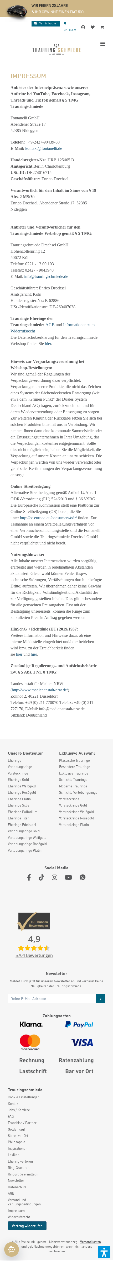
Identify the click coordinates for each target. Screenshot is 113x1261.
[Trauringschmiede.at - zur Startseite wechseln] (56, 49)
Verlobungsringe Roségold (27, 844)
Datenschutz (17, 1187)
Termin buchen (48, 23)
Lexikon (13, 1155)
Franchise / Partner (22, 1123)
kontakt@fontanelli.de (43, 148)
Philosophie (16, 1142)
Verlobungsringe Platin (25, 850)
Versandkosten (90, 1242)
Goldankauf (16, 1129)
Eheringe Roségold (22, 792)
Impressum (16, 1211)
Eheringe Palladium (22, 812)
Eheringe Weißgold (22, 786)
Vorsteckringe (18, 773)
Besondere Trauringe (74, 767)
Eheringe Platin (19, 799)
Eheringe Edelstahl (22, 825)
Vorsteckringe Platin (74, 825)
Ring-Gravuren (18, 1167)
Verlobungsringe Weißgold (27, 837)
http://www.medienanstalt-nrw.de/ (40, 690)
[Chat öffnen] (11, 1249)
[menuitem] (31, 760)
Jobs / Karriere (19, 1110)
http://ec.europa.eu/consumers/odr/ (48, 518)
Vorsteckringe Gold (73, 805)
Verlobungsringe (20, 767)
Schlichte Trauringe (73, 779)
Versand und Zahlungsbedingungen (24, 1202)
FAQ (11, 1116)
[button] (104, 1252)
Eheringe (14, 760)
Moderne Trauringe (73, 786)
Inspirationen (17, 1148)
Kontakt (13, 1103)
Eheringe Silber (19, 805)
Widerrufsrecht (19, 1217)
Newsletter (16, 1180)
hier (48, 343)
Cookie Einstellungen (23, 1097)
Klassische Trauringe (74, 760)
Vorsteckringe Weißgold (76, 812)
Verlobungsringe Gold (24, 831)
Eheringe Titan (18, 818)
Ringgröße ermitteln (23, 1174)
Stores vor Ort (18, 1135)
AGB (50, 324)
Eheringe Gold (18, 779)
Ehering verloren (20, 1161)
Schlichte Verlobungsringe (78, 792)
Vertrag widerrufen (27, 1225)
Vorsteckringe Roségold (76, 818)
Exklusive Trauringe (73, 773)
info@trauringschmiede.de (46, 276)
